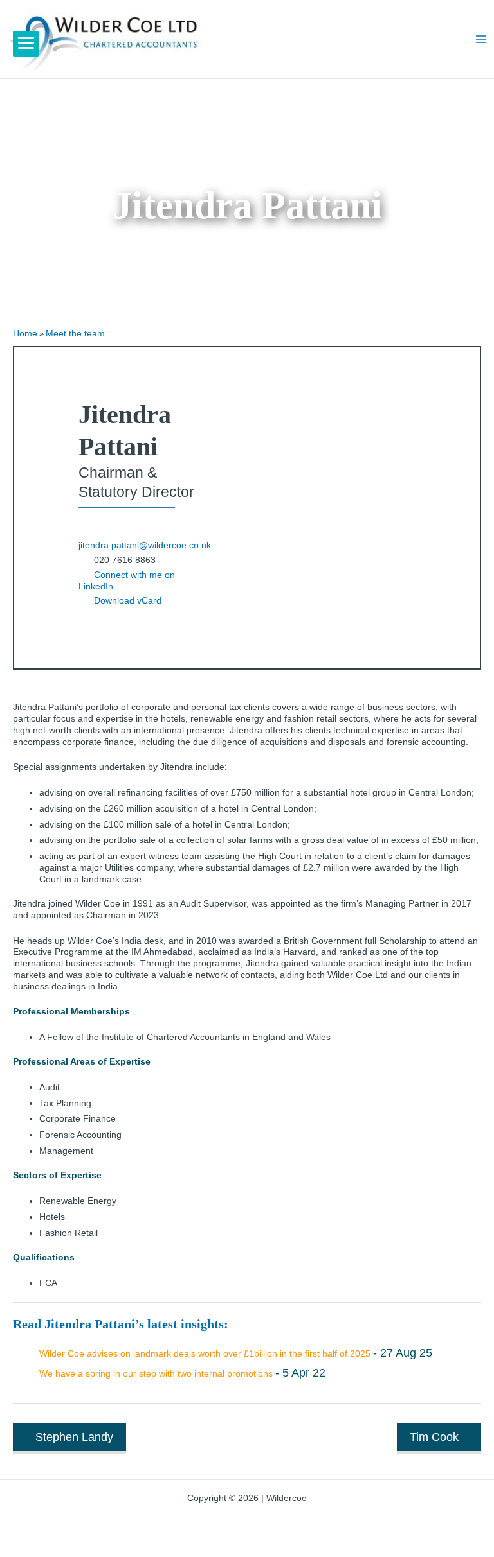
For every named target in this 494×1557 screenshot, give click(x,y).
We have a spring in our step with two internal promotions (156, 1374)
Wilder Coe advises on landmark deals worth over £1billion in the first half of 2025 (204, 1354)
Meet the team (75, 333)
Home (25, 333)
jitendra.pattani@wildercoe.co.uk (144, 545)
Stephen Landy (74, 1437)
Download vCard (127, 600)
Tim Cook (434, 1437)
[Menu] (26, 44)
